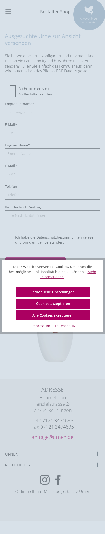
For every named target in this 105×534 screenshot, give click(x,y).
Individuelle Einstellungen (53, 292)
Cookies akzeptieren (53, 303)
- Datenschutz (64, 325)
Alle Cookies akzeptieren (53, 315)
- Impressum (40, 325)
